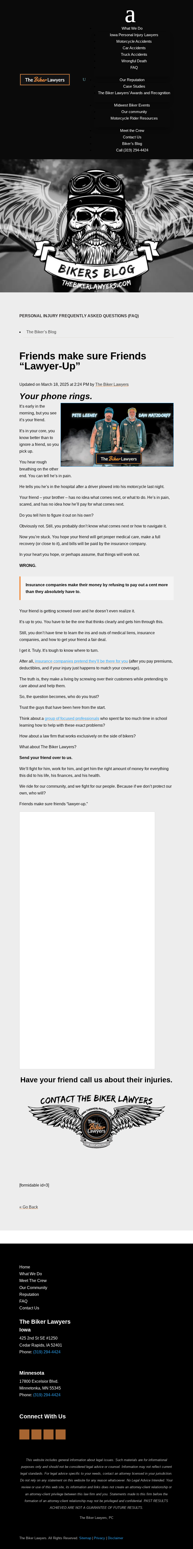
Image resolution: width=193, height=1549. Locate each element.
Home (24, 1267)
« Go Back (28, 1207)
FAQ (134, 67)
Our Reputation (132, 80)
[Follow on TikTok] (61, 1434)
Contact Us (132, 137)
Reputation (29, 1294)
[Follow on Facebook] (24, 1434)
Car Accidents (134, 48)
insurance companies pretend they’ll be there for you (81, 661)
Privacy (99, 1538)
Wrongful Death (134, 61)
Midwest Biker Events (132, 105)
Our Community (33, 1288)
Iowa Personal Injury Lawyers (134, 35)
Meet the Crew (132, 130)
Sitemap (85, 1538)
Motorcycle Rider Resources (134, 118)
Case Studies (134, 86)
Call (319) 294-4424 (132, 150)
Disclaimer (115, 1538)
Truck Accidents (134, 54)
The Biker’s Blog (41, 332)
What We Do (132, 28)
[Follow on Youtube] (48, 1434)
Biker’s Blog (132, 143)
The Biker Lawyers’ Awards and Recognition (134, 93)
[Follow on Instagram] (36, 1434)
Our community (134, 112)
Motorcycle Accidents (134, 41)
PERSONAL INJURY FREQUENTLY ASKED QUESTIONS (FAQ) (79, 316)
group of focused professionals (72, 718)
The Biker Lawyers (112, 384)
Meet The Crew (33, 1280)
